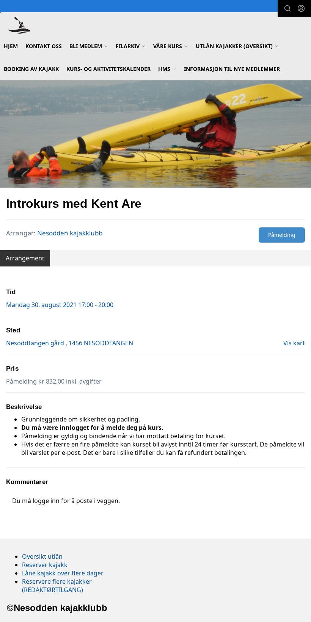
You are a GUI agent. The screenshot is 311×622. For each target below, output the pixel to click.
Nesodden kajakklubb (69, 233)
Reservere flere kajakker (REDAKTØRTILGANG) (57, 585)
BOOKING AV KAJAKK (31, 68)
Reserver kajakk (45, 565)
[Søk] (287, 8)
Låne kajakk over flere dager (63, 573)
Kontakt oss (43, 46)
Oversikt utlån (42, 556)
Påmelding (281, 234)
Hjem (11, 46)
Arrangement (25, 258)
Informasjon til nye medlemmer (232, 68)
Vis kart (294, 343)
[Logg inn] (301, 8)
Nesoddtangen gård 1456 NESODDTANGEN (69, 343)
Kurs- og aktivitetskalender (108, 68)
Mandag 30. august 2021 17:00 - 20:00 (59, 305)
